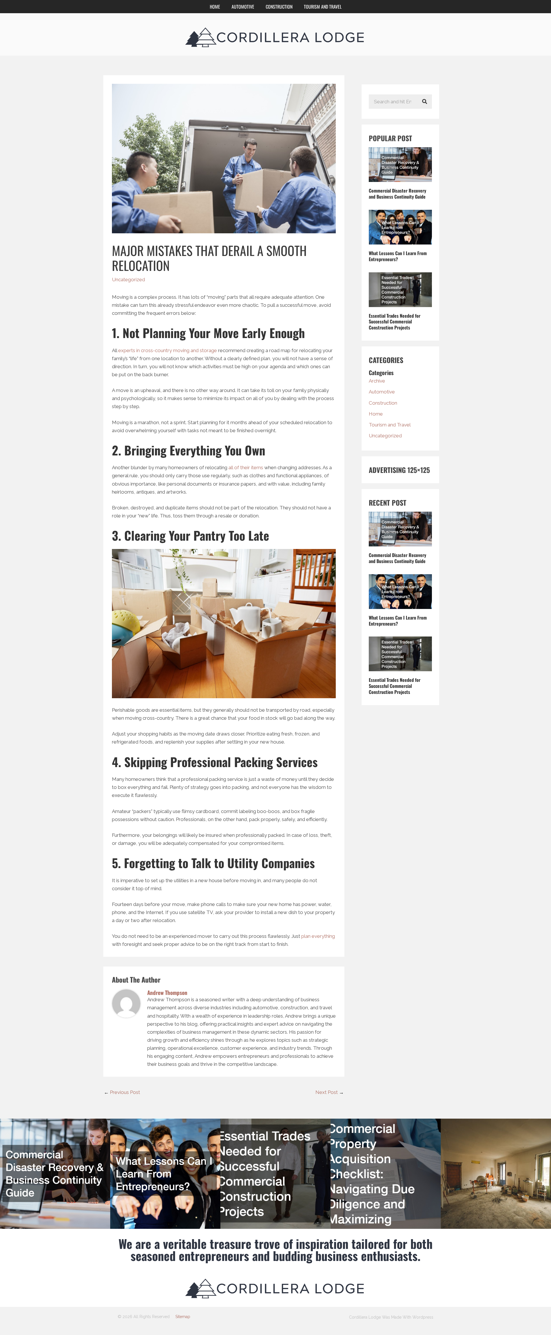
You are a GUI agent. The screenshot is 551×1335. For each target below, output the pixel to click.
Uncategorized (128, 279)
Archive (377, 381)
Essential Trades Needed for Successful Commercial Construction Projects (394, 321)
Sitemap (182, 1316)
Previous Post (122, 1092)
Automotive (243, 6)
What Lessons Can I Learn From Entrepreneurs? (398, 256)
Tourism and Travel (323, 6)
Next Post (329, 1092)
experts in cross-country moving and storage (167, 350)
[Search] (424, 101)
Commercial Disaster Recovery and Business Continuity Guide (397, 193)
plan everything (318, 936)
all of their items (245, 467)
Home (215, 6)
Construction (279, 6)
